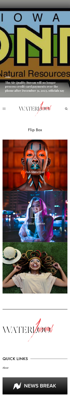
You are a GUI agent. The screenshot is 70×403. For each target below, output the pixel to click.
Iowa (7, 77)
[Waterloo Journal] (35, 109)
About (5, 367)
